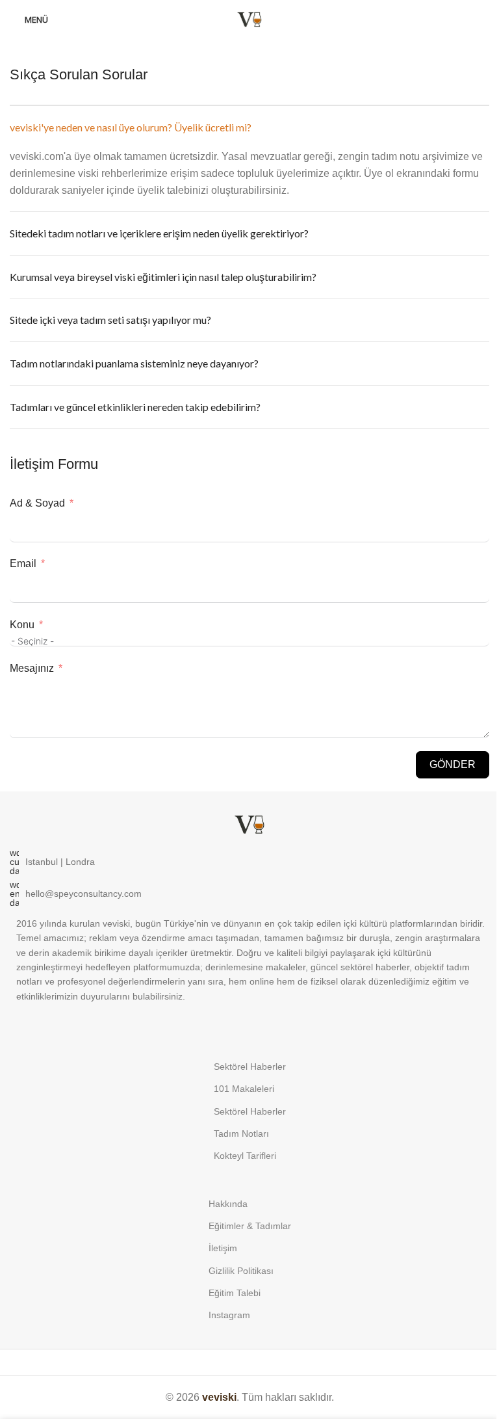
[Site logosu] (249, 18)
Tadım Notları (241, 1133)
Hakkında (228, 1204)
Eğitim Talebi (235, 1293)
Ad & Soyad (37, 503)
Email (23, 563)
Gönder (452, 764)
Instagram (229, 1315)
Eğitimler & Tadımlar (250, 1226)
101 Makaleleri (244, 1088)
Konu (22, 624)
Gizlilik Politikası (241, 1271)
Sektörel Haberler (250, 1066)
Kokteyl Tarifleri (245, 1155)
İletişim (223, 1248)
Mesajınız (32, 668)
